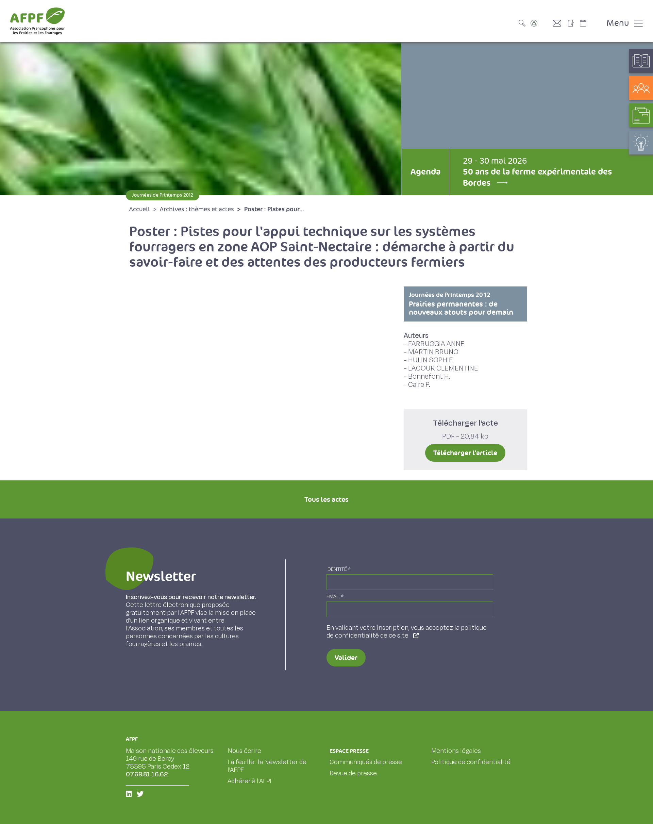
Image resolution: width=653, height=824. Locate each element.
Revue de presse (353, 773)
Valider (346, 657)
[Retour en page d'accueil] (37, 21)
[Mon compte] (541, 23)
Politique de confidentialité (470, 762)
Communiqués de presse (366, 762)
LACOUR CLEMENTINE (443, 368)
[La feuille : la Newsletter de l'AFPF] (573, 23)
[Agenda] (590, 23)
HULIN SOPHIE (430, 360)
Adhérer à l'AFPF (250, 781)
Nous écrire (244, 750)
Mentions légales (456, 750)
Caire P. (419, 385)
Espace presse (349, 751)
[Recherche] (524, 23)
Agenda (425, 171)
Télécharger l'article (465, 452)
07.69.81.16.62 (147, 774)
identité (338, 569)
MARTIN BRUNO (433, 352)
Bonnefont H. (429, 376)
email (335, 596)
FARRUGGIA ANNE (436, 344)
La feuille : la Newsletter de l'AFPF (267, 766)
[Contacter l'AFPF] (559, 23)
